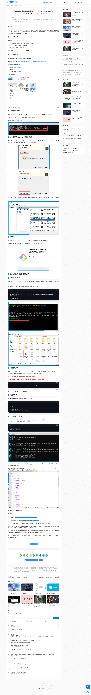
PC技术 (57, 2)
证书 (68, 74)
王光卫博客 (13, 673)
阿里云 (70, 74)
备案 (75, 70)
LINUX (70, 61)
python (80, 64)
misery (15, 565)
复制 (57, 289)
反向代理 (72, 70)
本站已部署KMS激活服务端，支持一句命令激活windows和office (14, 605)
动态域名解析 (65, 70)
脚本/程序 (69, 2)
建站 (77, 70)
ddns (79, 59)
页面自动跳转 (78, 74)
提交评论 (56, 617)
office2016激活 (70, 64)
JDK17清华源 (18, 67)
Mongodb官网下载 (21, 71)
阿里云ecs (74, 74)
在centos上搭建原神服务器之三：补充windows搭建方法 (34, 11)
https (64, 61)
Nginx (65, 64)
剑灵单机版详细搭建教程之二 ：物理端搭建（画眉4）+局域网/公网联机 (40, 605)
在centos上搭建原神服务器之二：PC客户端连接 (26, 517)
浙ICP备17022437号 (48, 685)
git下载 (15, 69)
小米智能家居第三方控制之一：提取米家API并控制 (73, 141)
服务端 (40, 560)
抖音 (79, 70)
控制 (81, 70)
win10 (33, 560)
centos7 (75, 59)
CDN (64, 59)
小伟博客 (10, 2)
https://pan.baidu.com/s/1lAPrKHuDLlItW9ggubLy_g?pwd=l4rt (31, 61)
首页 (40, 2)
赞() (47, 13)
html (81, 59)
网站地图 (53, 685)
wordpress (73, 68)
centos (69, 59)
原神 (37, 560)
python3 (65, 67)
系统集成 (63, 2)
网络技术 (52, 2)
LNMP (80, 61)
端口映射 (80, 72)
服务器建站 (45, 2)
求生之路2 (68, 72)
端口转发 (65, 74)
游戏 (71, 72)
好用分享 (75, 2)
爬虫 (74, 72)
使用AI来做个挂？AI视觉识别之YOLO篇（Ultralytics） (48, 577)
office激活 (75, 64)
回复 (21, 626)
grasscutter (27, 560)
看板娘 (77, 72)
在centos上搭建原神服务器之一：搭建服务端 (29, 520)
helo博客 (46, 683)
